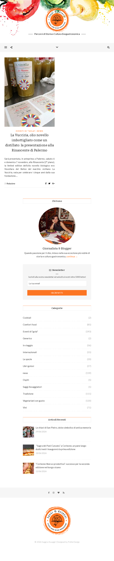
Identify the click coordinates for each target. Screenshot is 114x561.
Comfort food (30, 324)
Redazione (11, 183)
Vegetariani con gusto (34, 400)
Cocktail (27, 317)
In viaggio (28, 345)
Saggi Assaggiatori (32, 387)
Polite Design (74, 542)
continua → (72, 256)
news (40, 131)
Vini (25, 407)
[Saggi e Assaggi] (57, 19)
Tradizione (28, 393)
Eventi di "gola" (25, 131)
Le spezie (27, 359)
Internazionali (30, 352)
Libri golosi (28, 366)
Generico (27, 338)
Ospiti (26, 380)
